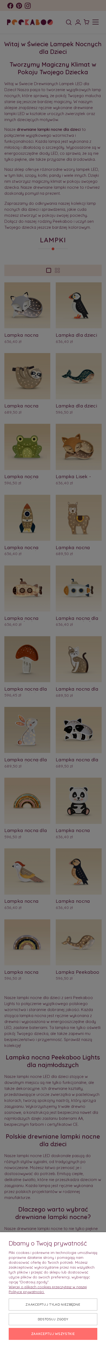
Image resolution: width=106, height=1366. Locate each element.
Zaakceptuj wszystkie (53, 1334)
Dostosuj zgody (53, 1319)
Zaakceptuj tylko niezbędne (53, 1304)
